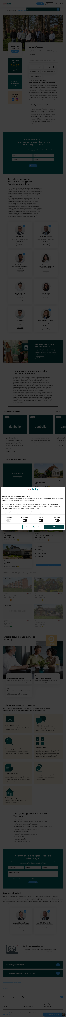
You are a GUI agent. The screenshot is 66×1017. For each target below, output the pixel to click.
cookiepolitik (39, 514)
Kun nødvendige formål (32, 526)
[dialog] (33, 508)
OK (54, 526)
